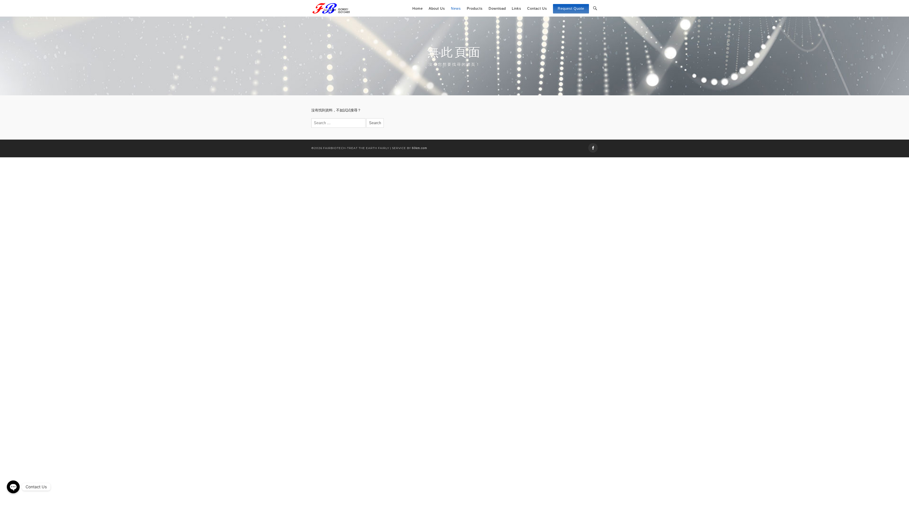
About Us (437, 8)
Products (475, 8)
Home (417, 8)
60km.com (419, 148)
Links (516, 8)
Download (497, 8)
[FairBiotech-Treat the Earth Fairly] (331, 8)
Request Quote (571, 8)
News (456, 8)
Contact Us (537, 8)
